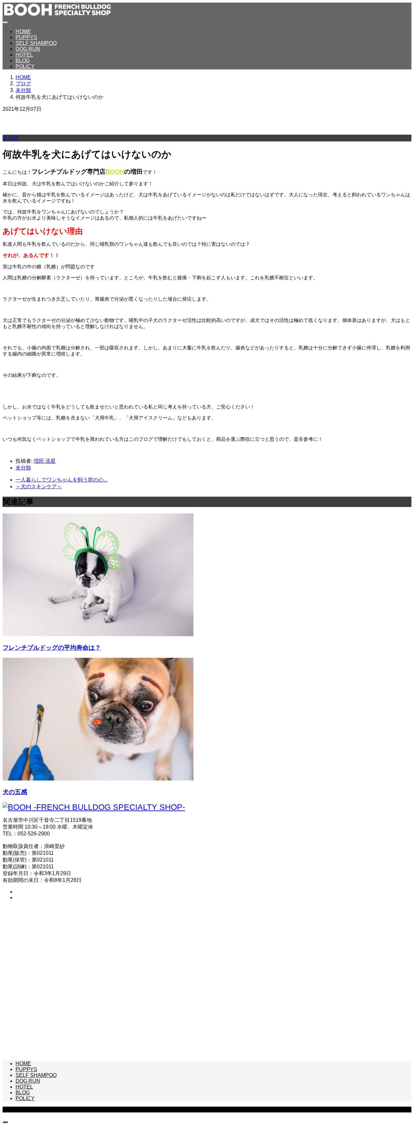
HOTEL (24, 54)
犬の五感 (15, 792)
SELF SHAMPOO (36, 43)
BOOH (114, 171)
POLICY (25, 66)
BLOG (23, 60)
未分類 (10, 137)
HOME (23, 31)
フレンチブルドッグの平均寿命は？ (52, 647)
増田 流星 (45, 461)
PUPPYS (26, 37)
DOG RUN (28, 49)
